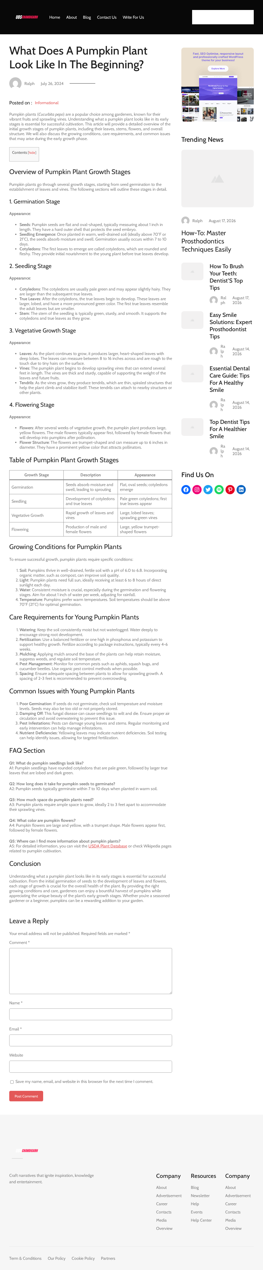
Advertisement (169, 1195)
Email (15, 1029)
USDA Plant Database (107, 846)
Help (195, 1203)
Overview (164, 1228)
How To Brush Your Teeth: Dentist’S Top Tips (226, 277)
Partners (108, 1258)
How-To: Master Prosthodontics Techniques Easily (206, 241)
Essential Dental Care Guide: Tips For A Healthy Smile (230, 379)
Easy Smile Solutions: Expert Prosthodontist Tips (231, 325)
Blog (195, 1187)
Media (161, 1220)
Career (161, 1203)
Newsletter (200, 1195)
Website (16, 1055)
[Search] (248, 17)
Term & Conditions (25, 1258)
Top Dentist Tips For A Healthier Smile (230, 429)
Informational (47, 102)
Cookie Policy (83, 1258)
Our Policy (56, 1258)
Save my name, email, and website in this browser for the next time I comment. (84, 1081)
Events (197, 1212)
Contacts (164, 1212)
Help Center (201, 1220)
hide (32, 152)
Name (16, 1002)
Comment (19, 942)
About (161, 1187)
